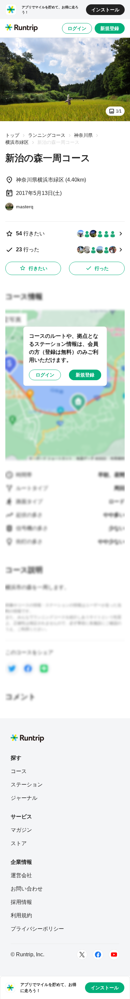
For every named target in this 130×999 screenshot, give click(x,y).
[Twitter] (82, 954)
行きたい (38, 268)
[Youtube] (114, 954)
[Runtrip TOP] (21, 28)
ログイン (77, 28)
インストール (105, 9)
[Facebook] (98, 954)
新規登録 (109, 28)
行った (102, 268)
